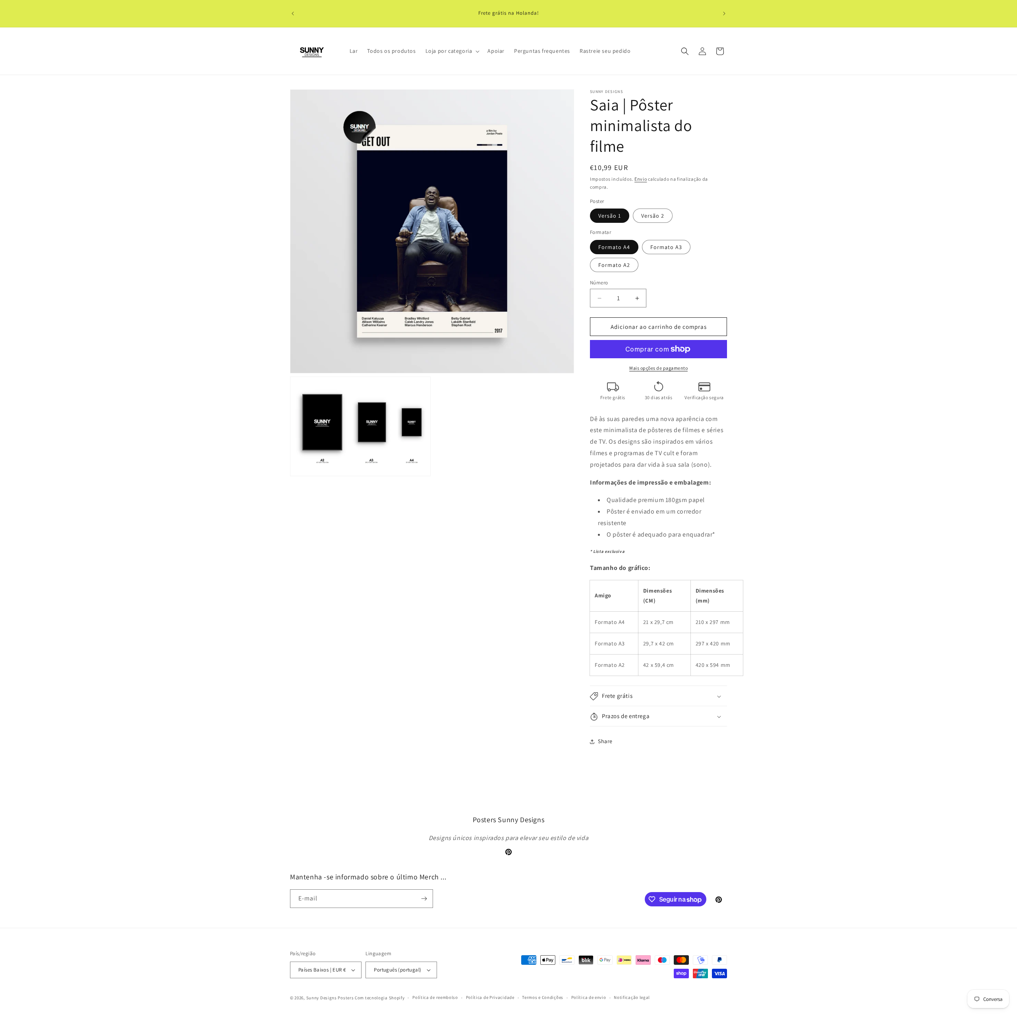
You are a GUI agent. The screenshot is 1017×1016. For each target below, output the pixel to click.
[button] (452, 50)
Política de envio (588, 997)
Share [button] (605, 741)
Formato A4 (614, 247)
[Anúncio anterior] (293, 13)
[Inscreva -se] (424, 898)
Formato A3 (666, 247)
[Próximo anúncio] (724, 13)
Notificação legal (632, 997)
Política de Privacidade (490, 997)
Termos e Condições (542, 997)
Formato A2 (614, 264)
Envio (640, 179)
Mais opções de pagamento (658, 368)
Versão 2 (652, 215)
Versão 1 (609, 215)
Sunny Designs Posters (330, 998)
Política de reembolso (435, 997)
